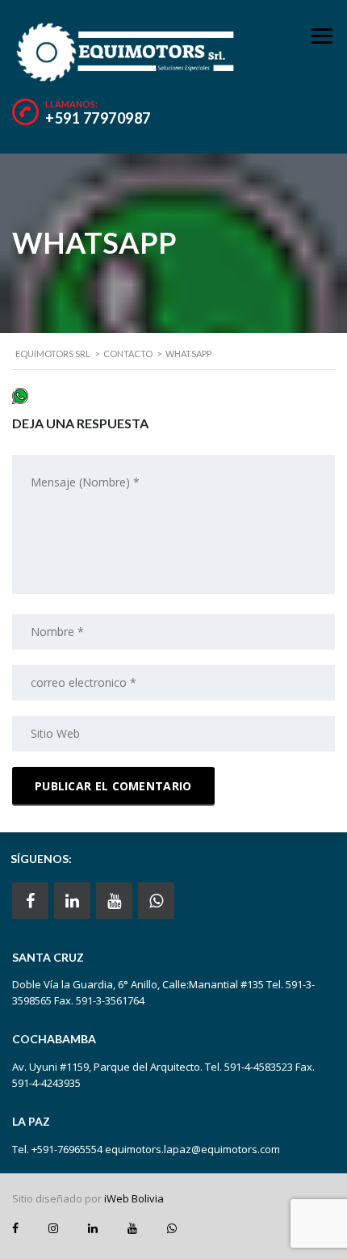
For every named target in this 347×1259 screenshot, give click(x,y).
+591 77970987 (98, 118)
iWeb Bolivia (134, 1198)
